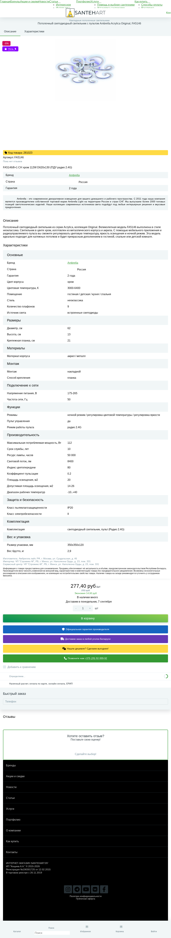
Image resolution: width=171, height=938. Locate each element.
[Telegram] (77, 889)
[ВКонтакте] (95, 889)
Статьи (54, 1)
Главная (5, 1)
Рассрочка (147, 8)
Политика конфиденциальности (86, 896)
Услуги (95, 1)
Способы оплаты (151, 4)
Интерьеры (63, 8)
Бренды (15, 1)
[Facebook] (104, 889)
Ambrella (74, 175)
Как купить (141, 1)
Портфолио (83, 1)
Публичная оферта (85, 898)
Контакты (12, 852)
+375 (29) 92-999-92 (96, 658)
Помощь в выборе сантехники (116, 4)
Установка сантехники (111, 8)
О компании (13, 830)
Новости (44, 1)
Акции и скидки (29, 1)
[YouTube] (86, 889)
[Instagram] (68, 889)
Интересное (63, 4)
